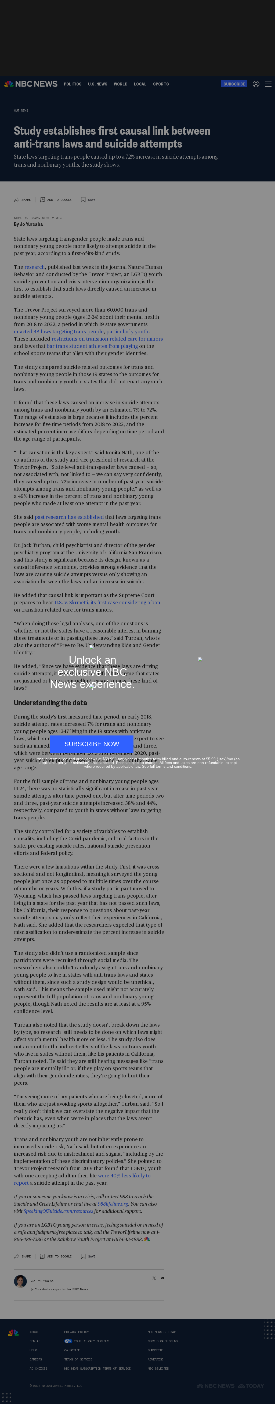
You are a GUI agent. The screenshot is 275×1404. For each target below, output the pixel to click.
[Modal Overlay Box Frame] (137, 702)
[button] (237, 642)
